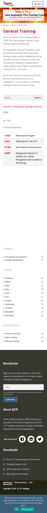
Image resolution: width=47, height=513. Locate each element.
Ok (17, 509)
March (8, 282)
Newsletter (7, 484)
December (10, 315)
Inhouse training (13, 341)
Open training (11, 337)
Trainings (13, 25)
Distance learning (13, 333)
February (9, 278)
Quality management (14, 260)
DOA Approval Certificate (17, 474)
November (10, 312)
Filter (8, 120)
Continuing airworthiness (16, 257)
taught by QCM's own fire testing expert (25, 17)
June (7, 293)
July (7, 297)
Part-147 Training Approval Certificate (23, 459)
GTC (30, 482)
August (9, 300)
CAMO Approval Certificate (18, 469)
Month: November (13, 127)
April (7, 285)
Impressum (7, 482)
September (10, 304)
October (9, 308)
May (7, 289)
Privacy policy (27, 509)
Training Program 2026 (17, 464)
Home (7, 25)
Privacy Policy (20, 482)
